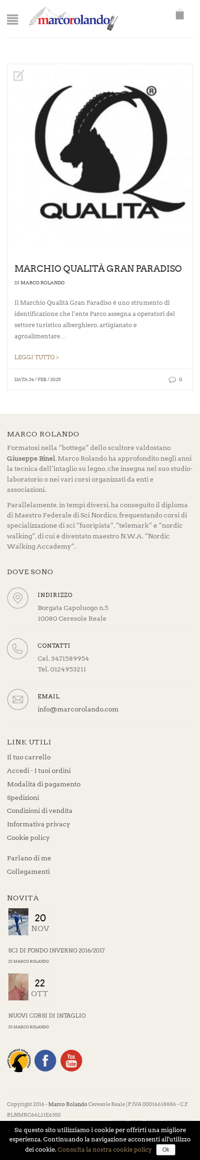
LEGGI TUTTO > (36, 357)
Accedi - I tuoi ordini (39, 770)
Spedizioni (23, 797)
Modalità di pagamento (43, 784)
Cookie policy (28, 837)
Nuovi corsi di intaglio (47, 1015)
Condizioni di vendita (40, 810)
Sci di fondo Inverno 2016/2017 (56, 950)
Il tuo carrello (29, 757)
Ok (165, 1150)
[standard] (100, 156)
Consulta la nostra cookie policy (105, 1149)
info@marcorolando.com (78, 709)
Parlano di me (29, 858)
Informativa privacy (38, 824)
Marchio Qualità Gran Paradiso (98, 268)
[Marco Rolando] (73, 18)
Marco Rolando (42, 282)
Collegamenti (28, 871)
